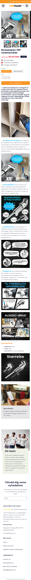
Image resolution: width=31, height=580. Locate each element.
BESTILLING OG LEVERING (10, 566)
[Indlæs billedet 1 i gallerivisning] (7, 43)
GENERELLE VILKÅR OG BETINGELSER (13, 549)
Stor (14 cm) (18, 71)
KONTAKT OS (7, 559)
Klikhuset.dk (13, 579)
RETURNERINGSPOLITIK (9, 570)
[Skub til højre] (29, 44)
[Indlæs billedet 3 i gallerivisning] (23, 43)
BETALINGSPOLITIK (8, 563)
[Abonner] (26, 498)
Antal (2, 74)
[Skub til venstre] (1, 44)
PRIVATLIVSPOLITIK (8, 546)
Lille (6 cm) (6, 71)
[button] (3, 5)
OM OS (5, 542)
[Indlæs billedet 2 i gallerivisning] (15, 43)
